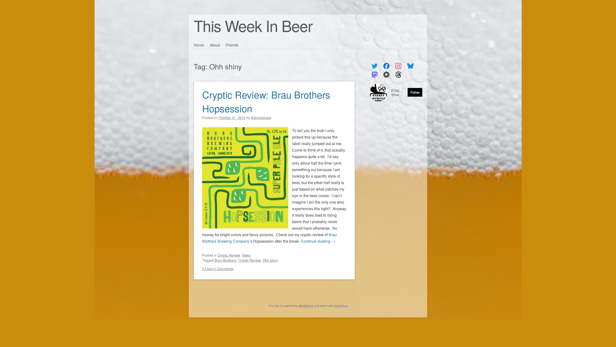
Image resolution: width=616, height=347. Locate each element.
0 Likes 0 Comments (217, 268)
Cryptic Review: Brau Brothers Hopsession (266, 101)
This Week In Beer (253, 25)
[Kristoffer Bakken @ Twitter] (374, 66)
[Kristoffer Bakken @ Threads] (398, 75)
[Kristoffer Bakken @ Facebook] (386, 66)
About (215, 45)
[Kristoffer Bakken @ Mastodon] (374, 75)
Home (199, 45)
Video (246, 255)
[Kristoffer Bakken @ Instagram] (398, 66)
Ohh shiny (270, 260)
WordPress (306, 306)
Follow (415, 92)
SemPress (341, 306)
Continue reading (318, 241)
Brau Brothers (225, 260)
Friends (232, 45)
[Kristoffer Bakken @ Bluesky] (410, 66)
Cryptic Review (229, 255)
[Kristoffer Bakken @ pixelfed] (386, 75)
